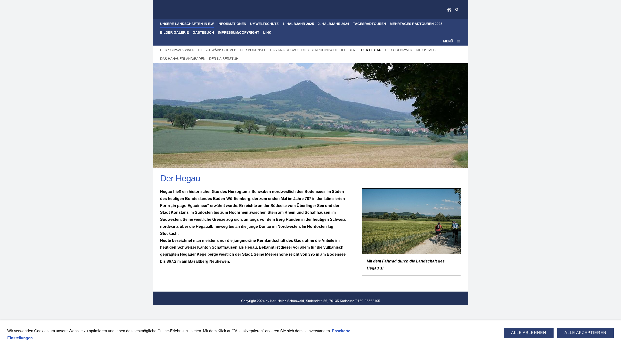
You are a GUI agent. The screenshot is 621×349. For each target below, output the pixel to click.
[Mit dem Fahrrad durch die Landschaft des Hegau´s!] (411, 221)
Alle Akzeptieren (585, 333)
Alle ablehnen (528, 333)
